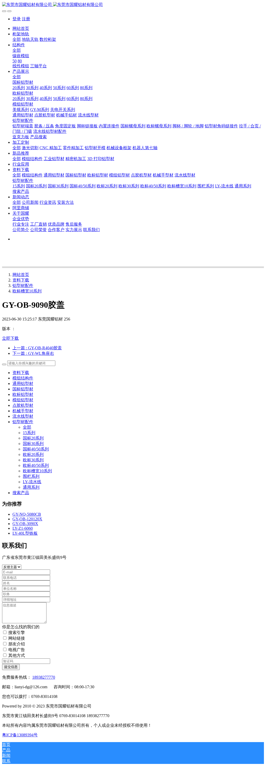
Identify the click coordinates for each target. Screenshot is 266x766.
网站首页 (20, 28)
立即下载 (10, 338)
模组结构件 (22, 378)
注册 (26, 19)
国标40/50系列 (36, 449)
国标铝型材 (22, 389)
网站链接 (16, 638)
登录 (16, 19)
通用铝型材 (22, 383)
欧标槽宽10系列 (27, 291)
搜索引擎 (16, 632)
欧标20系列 (33, 454)
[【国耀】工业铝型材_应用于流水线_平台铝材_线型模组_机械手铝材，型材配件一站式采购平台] (133, 5)
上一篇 (37, 348)
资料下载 (20, 280)
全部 (16, 39)
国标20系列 (33, 438)
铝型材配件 (22, 285)
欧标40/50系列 (36, 465)
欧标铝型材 (22, 394)
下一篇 (33, 353)
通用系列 (31, 487)
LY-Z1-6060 (22, 528)
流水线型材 (22, 416)
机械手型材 (22, 411)
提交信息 (11, 667)
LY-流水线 (32, 482)
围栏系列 (31, 476)
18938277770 (43, 677)
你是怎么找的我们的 (20, 627)
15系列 (29, 432)
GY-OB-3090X (25, 523)
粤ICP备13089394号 (20, 735)
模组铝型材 (22, 400)
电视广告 (16, 649)
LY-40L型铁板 (25, 533)
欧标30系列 (33, 460)
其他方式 (16, 655)
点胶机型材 (22, 405)
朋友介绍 (16, 644)
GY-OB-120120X (27, 519)
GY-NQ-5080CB (26, 514)
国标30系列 (33, 443)
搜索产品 (20, 492)
